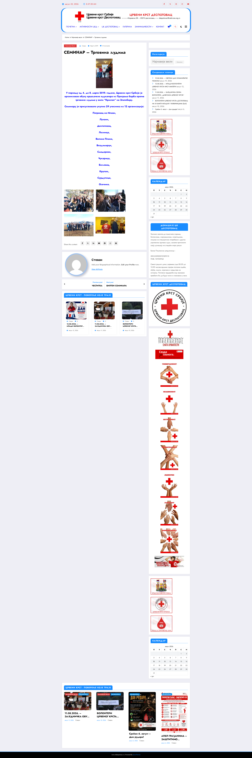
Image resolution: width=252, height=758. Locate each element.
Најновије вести (70, 46)
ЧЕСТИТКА (97, 285)
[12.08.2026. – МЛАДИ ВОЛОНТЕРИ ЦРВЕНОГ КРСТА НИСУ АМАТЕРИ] (76, 310)
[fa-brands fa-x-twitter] (170, 4)
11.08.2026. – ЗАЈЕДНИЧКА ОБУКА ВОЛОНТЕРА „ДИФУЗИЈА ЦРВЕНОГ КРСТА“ (103, 325)
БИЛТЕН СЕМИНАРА (116, 285)
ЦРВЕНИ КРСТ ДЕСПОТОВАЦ (151, 15)
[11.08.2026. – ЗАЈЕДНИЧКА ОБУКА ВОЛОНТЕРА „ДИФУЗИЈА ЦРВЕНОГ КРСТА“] (104, 310)
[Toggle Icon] (186, 26)
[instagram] (182, 4)
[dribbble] (176, 4)
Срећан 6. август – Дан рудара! (166, 109)
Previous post (97, 282)
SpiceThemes (136, 755)
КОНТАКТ (160, 26)
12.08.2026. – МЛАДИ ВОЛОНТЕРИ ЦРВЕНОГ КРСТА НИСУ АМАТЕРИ (75, 325)
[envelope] (99, 243)
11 (159, 202)
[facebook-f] (164, 4)
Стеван (84, 46)
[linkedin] (93, 243)
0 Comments (106, 46)
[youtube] (188, 4)
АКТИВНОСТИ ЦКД (88, 26)
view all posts (97, 269)
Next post (109, 282)
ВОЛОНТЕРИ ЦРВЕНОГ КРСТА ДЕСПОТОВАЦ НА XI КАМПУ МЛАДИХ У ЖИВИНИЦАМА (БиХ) (131, 325)
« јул (152, 217)
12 (165, 202)
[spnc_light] (181, 26)
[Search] (175, 27)
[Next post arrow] (144, 284)
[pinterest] (105, 243)
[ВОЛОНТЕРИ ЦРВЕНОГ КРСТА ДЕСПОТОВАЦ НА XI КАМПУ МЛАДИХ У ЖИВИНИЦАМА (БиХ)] (132, 310)
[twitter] (88, 243)
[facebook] (82, 243)
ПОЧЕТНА (70, 26)
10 (154, 202)
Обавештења (179, 62)
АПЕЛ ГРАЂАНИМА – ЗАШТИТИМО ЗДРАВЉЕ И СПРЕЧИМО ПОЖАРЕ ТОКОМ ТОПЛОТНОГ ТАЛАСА (174, 737)
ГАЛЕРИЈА (127, 26)
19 (165, 206)
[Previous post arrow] (64, 284)
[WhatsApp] (110, 243)
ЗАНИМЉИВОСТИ (143, 26)
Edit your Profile (128, 265)
